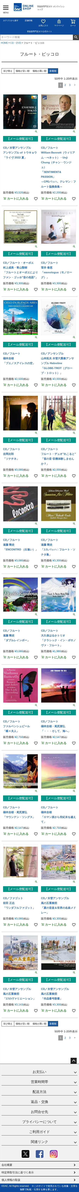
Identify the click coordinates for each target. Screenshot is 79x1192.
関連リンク (39, 1142)
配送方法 (39, 1092)
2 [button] (65, 85)
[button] (74, 85)
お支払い (39, 1072)
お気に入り (43, 25)
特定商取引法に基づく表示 (18, 1172)
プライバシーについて (39, 1122)
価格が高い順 (39, 71)
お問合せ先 (39, 1112)
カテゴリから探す (10, 20)
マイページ (59, 25)
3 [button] (70, 85)
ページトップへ (74, 1061)
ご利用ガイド (39, 1132)
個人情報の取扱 (11, 1179)
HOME (4, 43)
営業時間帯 (39, 1082)
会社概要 (7, 1164)
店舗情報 (28, 20)
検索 (76, 37)
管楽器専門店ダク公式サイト (39, 31)
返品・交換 (39, 1102)
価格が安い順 (23, 71)
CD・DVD (15, 43)
